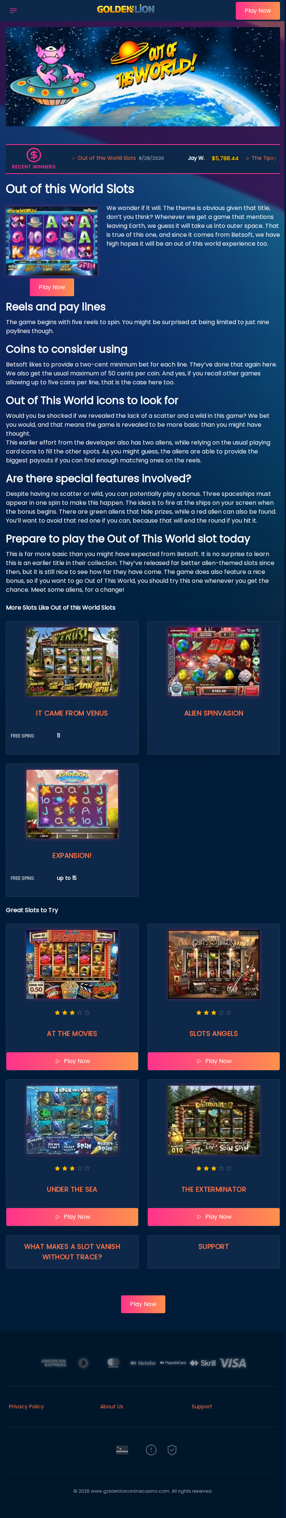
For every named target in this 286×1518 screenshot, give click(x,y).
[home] (128, 16)
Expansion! (72, 855)
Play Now (258, 10)
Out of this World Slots (77, 158)
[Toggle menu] (13, 10)
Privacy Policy (26, 1406)
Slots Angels (214, 1033)
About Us (111, 1406)
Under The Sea (72, 1189)
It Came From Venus (72, 713)
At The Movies (72, 1033)
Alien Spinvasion (213, 713)
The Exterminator (213, 1189)
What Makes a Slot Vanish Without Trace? (72, 1252)
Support (213, 1246)
